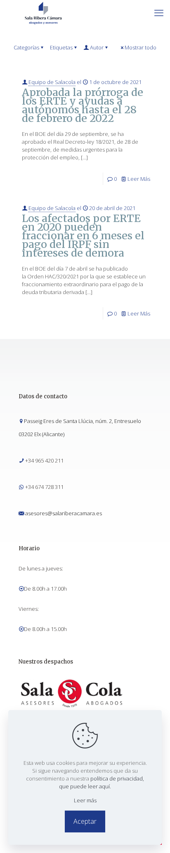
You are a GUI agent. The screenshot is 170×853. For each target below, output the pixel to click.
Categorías (26, 47)
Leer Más (139, 178)
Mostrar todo (140, 47)
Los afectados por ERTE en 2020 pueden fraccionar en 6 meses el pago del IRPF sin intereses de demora (83, 235)
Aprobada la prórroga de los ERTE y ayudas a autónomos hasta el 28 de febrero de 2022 (82, 105)
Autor (97, 47)
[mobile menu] (159, 12)
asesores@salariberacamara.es (63, 513)
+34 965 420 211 (44, 460)
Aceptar (85, 821)
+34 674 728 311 (44, 487)
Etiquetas (61, 47)
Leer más (85, 800)
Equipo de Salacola (52, 82)
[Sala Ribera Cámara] (43, 12)
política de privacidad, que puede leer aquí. (101, 782)
